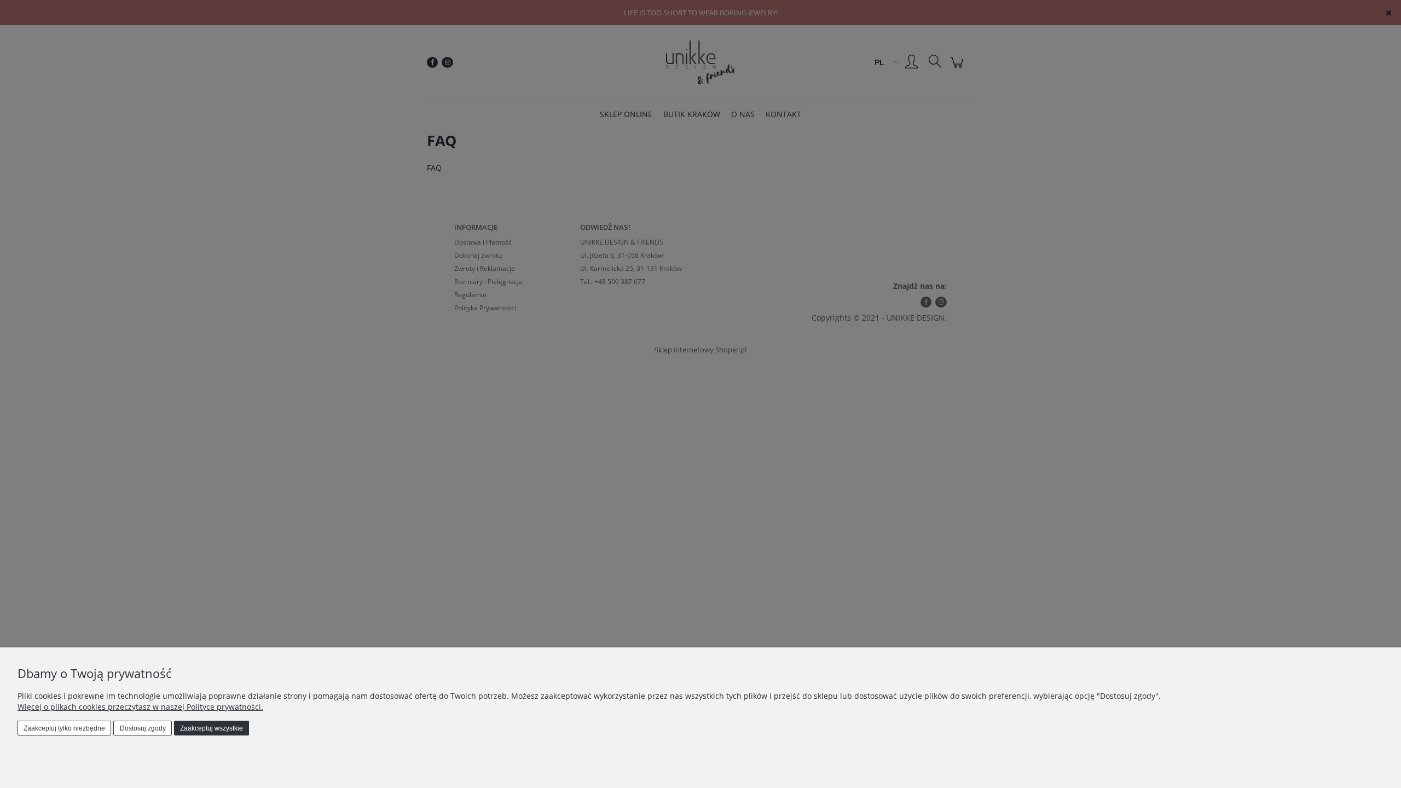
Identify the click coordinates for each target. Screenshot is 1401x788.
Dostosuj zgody (143, 728)
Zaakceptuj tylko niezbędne (64, 728)
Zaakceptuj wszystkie (211, 728)
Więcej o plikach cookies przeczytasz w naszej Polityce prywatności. (140, 707)
